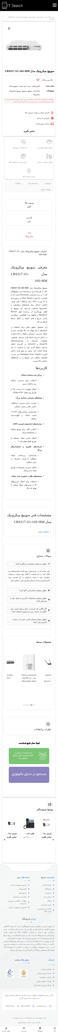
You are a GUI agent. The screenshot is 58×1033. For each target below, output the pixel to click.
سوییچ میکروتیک (15, 91)
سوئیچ (30, 91)
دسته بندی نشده (25, 86)
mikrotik (36, 91)
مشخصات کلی (33, 183)
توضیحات (48, 183)
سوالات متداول (46, 190)
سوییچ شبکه (32, 17)
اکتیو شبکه (40, 17)
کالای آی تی (47, 17)
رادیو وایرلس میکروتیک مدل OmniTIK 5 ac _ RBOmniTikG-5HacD (29, 678)
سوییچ (24, 91)
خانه (53, 17)
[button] (8, 28)
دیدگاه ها (18, 183)
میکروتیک (36, 94)
